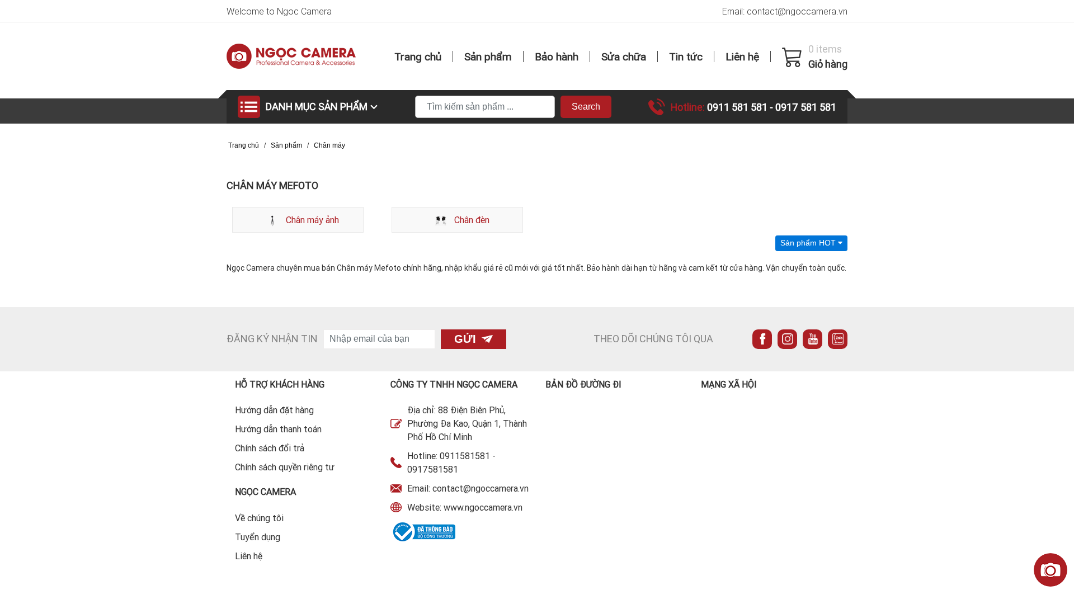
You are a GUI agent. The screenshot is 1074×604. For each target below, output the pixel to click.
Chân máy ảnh (311, 219)
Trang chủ (417, 56)
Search (586, 106)
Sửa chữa (623, 56)
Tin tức (686, 56)
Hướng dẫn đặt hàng (274, 410)
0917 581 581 (805, 107)
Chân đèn (470, 219)
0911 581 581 (738, 107)
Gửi (465, 339)
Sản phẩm (488, 56)
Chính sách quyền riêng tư (285, 467)
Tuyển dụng (257, 536)
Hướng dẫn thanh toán (278, 429)
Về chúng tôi (259, 517)
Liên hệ (742, 56)
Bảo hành (556, 56)
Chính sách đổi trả (269, 448)
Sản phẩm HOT (809, 242)
